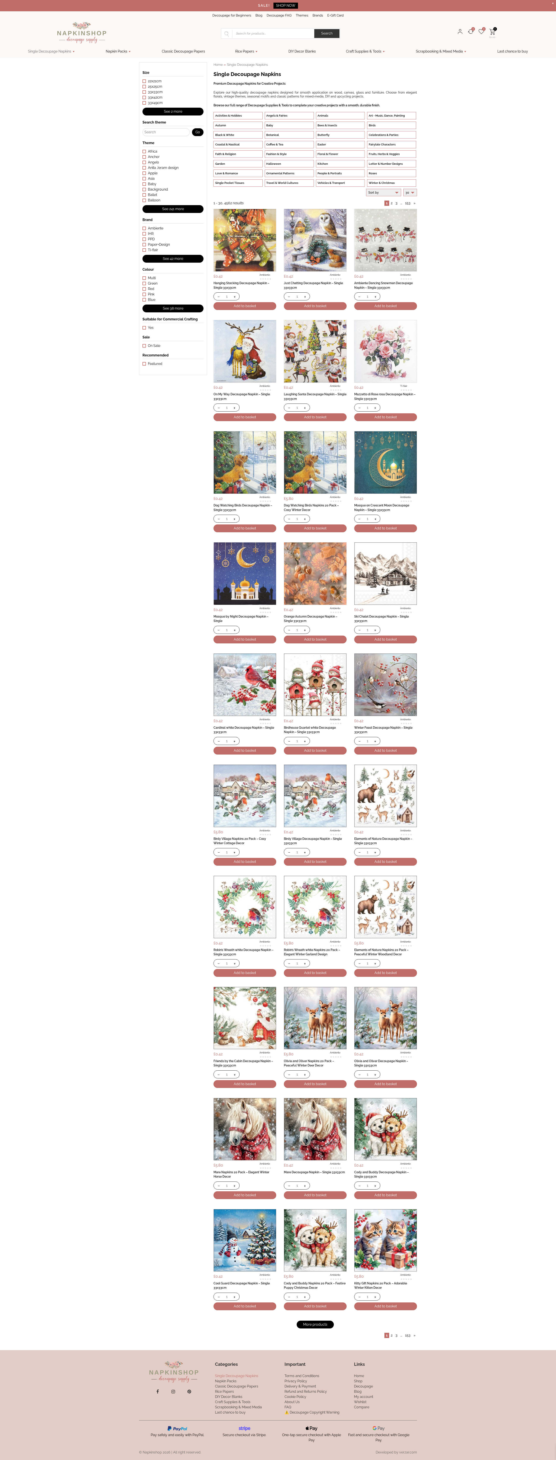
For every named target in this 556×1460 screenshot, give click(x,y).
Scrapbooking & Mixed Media (439, 51)
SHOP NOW (285, 5)
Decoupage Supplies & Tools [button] (268, 105)
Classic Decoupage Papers (183, 51)
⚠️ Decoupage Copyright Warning (312, 1412)
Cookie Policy (295, 1396)
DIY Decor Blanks (302, 51)
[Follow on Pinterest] (189, 1391)
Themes (302, 15)
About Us (292, 1402)
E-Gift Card (335, 15)
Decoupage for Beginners (231, 15)
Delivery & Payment (300, 1386)
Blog (258, 15)
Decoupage (363, 1386)
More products (315, 1324)
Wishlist (360, 1402)
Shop (358, 1381)
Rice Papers (244, 51)
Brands (318, 15)
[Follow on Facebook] (157, 1391)
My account (363, 1396)
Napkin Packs (116, 51)
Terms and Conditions (302, 1376)
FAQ (288, 1407)
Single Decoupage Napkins (49, 51)
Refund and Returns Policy (306, 1391)
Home (218, 64)
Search (327, 33)
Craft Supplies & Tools (363, 51)
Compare (361, 1407)
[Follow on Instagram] (173, 1391)
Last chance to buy (512, 51)
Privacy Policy (296, 1381)
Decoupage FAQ (279, 15)
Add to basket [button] (245, 306)
